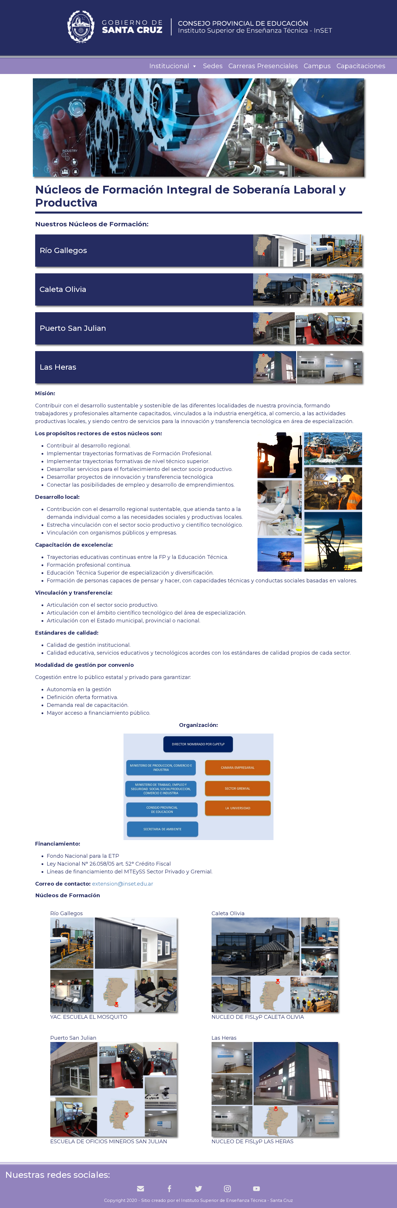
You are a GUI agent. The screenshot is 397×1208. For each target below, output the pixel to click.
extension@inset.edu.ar (122, 884)
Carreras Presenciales (263, 66)
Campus (317, 66)
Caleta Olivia (258, 965)
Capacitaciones (361, 66)
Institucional (169, 66)
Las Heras (253, 1090)
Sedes (213, 66)
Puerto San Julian (108, 1090)
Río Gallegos (88, 965)
